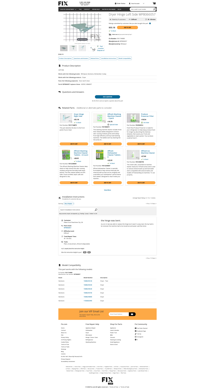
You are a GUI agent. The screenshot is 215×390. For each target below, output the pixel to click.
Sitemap (63, 349)
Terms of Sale (65, 347)
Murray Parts (91, 368)
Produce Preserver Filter (147, 115)
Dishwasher (89, 330)
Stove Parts (97, 371)
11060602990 (88, 301)
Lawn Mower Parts (142, 371)
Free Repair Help (92, 324)
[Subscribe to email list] (132, 314)
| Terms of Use (113, 387)
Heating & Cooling (115, 339)
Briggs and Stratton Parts (89, 366)
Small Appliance (115, 342)
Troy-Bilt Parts (108, 368)
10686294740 (88, 293)
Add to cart (127, 27)
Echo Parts (100, 366)
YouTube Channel (142, 328)
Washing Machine (91, 342)
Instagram (140, 337)
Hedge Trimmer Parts (105, 373)
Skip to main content (107, 2)
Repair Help (96, 9)
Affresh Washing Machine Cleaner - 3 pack (114, 116)
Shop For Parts (116, 324)
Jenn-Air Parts (134, 366)
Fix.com (64, 324)
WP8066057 (67, 228)
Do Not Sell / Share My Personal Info (71, 356)
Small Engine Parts (93, 373)
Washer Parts (69, 371)
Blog (119, 9)
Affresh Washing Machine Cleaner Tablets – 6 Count (81, 153)
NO (89, 252)
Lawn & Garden (114, 330)
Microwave (89, 335)
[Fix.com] (63, 3)
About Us (63, 332)
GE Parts (116, 366)
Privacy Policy (65, 337)
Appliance (113, 328)
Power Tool (113, 332)
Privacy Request (65, 359)
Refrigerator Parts (79, 371)
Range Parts (113, 371)
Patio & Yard (113, 344)
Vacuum (112, 337)
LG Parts (68, 368)
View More (107, 190)
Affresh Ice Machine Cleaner (148, 152)
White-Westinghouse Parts (130, 368)
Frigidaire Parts (108, 366)
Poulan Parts (99, 368)
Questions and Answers (81, 58)
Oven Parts (105, 371)
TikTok (139, 334)
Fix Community (141, 324)
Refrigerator (89, 339)
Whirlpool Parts (118, 368)
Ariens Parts (77, 366)
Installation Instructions (108, 58)
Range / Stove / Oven (92, 337)
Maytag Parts (75, 368)
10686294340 (88, 285)
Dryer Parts (89, 371)
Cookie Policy (65, 342)
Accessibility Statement (68, 361)
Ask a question (107, 97)
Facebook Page (141, 331)
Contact (87, 9)
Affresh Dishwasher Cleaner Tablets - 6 (114, 154)
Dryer (87, 332)
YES (85, 252)
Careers (63, 354)
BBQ (111, 335)
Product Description (65, 58)
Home (62, 328)
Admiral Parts (69, 366)
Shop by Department (67, 9)
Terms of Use (65, 344)
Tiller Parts (123, 373)
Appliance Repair (90, 328)
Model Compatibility (125, 58)
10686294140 (88, 281)
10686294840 (88, 297)
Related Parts (95, 58)
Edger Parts (116, 373)
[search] (154, 9)
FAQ (80, 9)
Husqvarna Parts (124, 366)
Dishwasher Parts (143, 368)
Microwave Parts (122, 371)
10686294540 (88, 289)
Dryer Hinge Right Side (79, 115)
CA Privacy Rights (66, 339)
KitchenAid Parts (144, 366)
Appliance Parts (132, 371)
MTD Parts (83, 368)
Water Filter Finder (108, 9)
